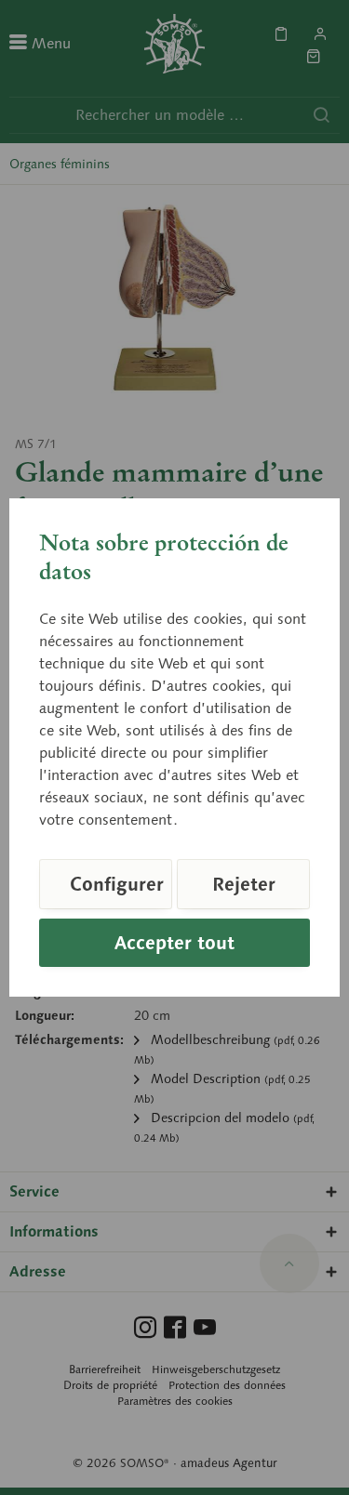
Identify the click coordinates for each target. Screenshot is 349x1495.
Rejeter (243, 884)
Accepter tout (174, 943)
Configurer (117, 884)
